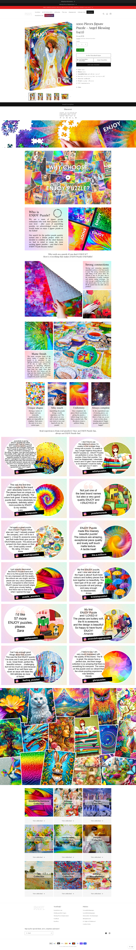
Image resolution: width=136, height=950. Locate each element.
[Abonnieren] (51, 933)
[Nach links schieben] (26, 96)
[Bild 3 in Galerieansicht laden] (48, 96)
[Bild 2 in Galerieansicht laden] (40, 96)
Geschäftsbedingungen (89, 913)
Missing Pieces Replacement (61, 915)
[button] (103, 14)
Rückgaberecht (87, 918)
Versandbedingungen (88, 910)
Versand (78, 38)
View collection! (38, 821)
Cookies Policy (87, 924)
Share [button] (79, 87)
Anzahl (78, 41)
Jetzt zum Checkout (93, 64)
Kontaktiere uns (58, 910)
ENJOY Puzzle (65, 946)
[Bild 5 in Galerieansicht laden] (64, 96)
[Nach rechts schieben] (70, 96)
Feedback (56, 918)
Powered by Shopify (72, 946)
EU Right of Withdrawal (89, 921)
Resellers (56, 921)
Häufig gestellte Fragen (60, 913)
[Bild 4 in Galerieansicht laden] (56, 96)
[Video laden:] (68, 177)
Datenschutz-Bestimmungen (90, 915)
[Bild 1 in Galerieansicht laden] (32, 96)
